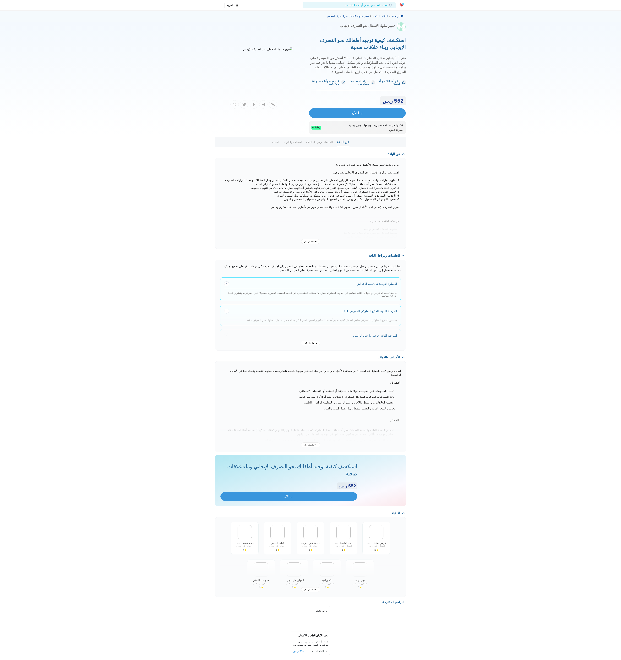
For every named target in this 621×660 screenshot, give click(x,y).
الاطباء (275, 142)
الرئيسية (396, 16)
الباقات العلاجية (380, 16)
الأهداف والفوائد (292, 142)
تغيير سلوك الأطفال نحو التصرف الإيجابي (348, 16)
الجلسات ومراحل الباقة (319, 142)
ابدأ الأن (357, 113)
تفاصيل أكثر (309, 241)
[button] (376, 538)
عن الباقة (343, 142)
